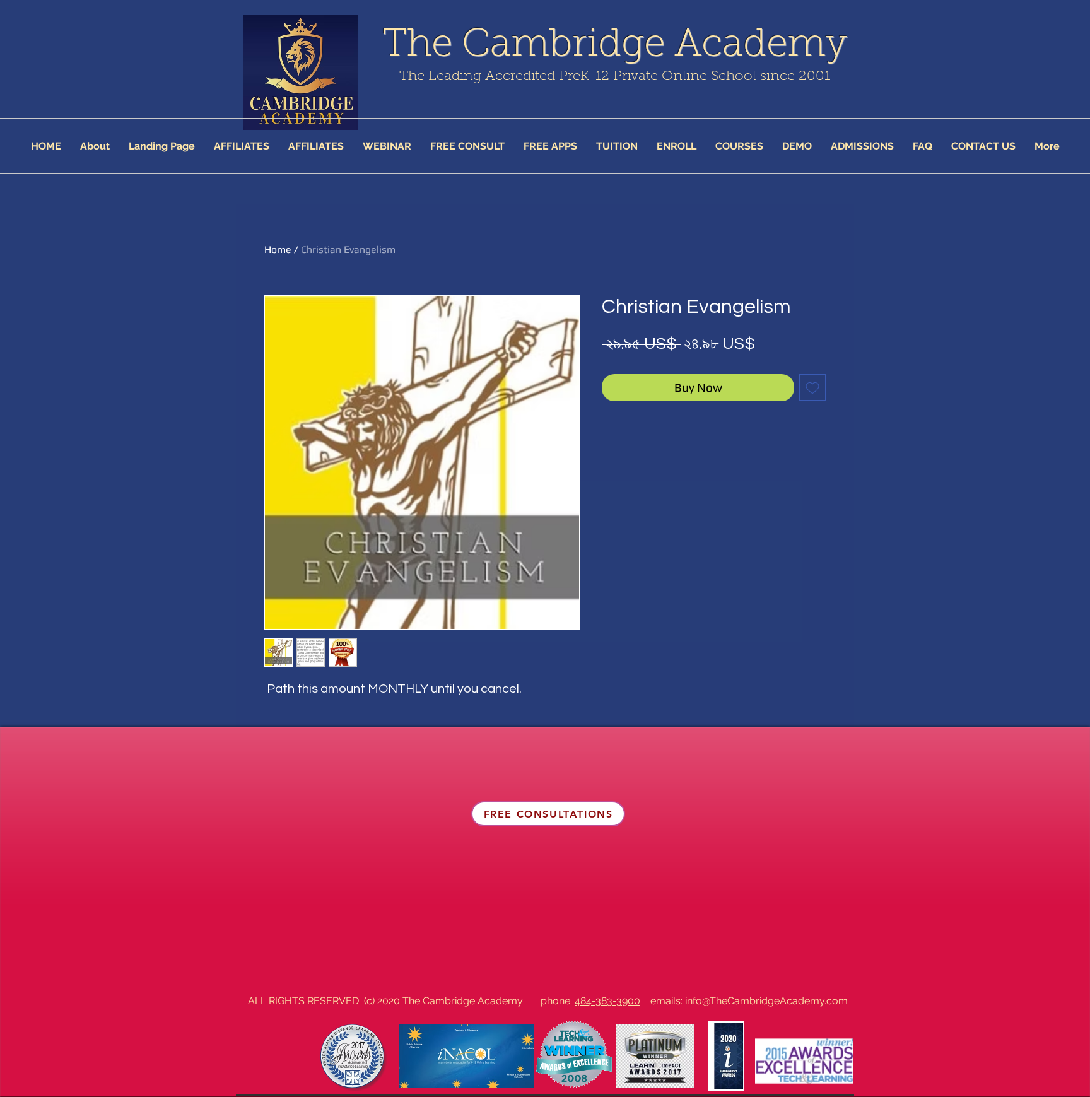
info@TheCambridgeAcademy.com (766, 1001)
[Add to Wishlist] (812, 387)
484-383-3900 (607, 1001)
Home (277, 249)
